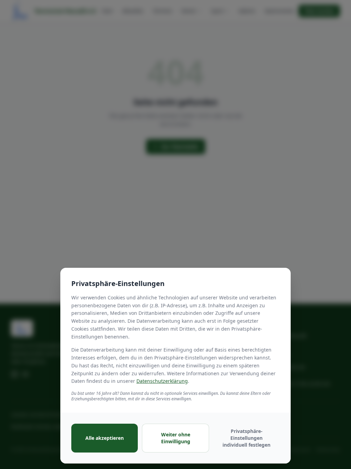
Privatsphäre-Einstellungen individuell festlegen (246, 438)
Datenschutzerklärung (162, 381)
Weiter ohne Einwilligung (175, 438)
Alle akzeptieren (104, 438)
